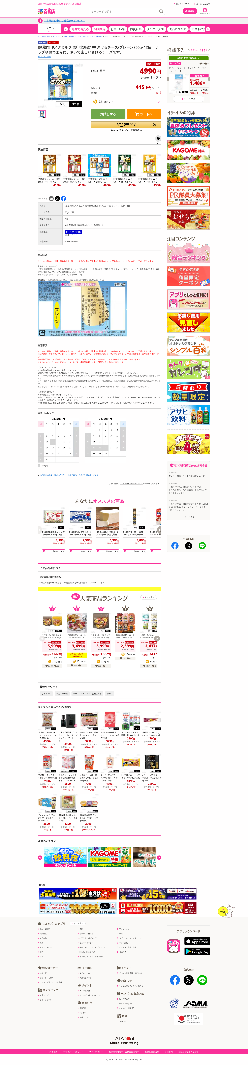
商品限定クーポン (86, 978)
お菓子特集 (118, 29)
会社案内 (169, 1051)
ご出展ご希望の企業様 (188, 1051)
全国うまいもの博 (47, 978)
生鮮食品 (43, 933)
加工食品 (43, 938)
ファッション (124, 929)
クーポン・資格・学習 (127, 947)
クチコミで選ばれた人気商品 (51, 982)
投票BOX (83, 1008)
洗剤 (81, 929)
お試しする (108, 114)
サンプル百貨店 (44, 36)
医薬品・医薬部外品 (87, 952)
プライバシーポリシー (73, 1051)
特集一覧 (43, 973)
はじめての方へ (183, 3)
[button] (66, 29)
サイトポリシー (96, 1051)
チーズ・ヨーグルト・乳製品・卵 (89, 36)
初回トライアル (46, 1000)
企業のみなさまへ (126, 1003)
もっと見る (150, 597)
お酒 (41, 956)
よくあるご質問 (203, 3)
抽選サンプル (45, 995)
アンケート (84, 1013)
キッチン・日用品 (86, 933)
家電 (121, 933)
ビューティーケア (86, 943)
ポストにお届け (202, 29)
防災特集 (136, 29)
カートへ (146, 114)
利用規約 (54, 1051)
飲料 (41, 952)
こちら (74, 235)
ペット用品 (123, 943)
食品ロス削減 (177, 29)
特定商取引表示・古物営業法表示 (124, 1051)
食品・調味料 (68, 36)
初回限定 (99, 29)
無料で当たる (80, 29)
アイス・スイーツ (47, 947)
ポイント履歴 (85, 991)
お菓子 (42, 943)
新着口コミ (84, 1017)
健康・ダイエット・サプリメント (92, 947)
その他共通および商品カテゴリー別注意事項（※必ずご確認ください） (69, 475)
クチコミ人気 (155, 29)
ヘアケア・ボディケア (88, 938)
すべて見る (78, 923)
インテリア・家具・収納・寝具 (92, 956)
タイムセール (85, 973)
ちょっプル (56, 36)
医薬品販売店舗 (152, 1051)
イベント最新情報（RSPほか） (131, 973)
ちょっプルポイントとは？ (90, 995)
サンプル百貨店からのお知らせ (131, 986)
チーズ (107, 36)
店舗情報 (123, 1021)
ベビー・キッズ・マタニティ (130, 938)
